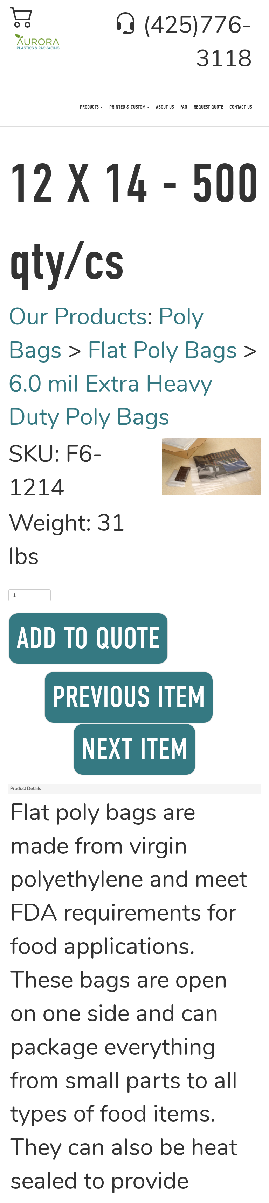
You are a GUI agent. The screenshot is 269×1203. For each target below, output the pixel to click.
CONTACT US (240, 107)
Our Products (77, 318)
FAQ (183, 107)
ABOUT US (165, 107)
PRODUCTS (90, 107)
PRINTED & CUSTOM (128, 107)
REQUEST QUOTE (208, 107)
